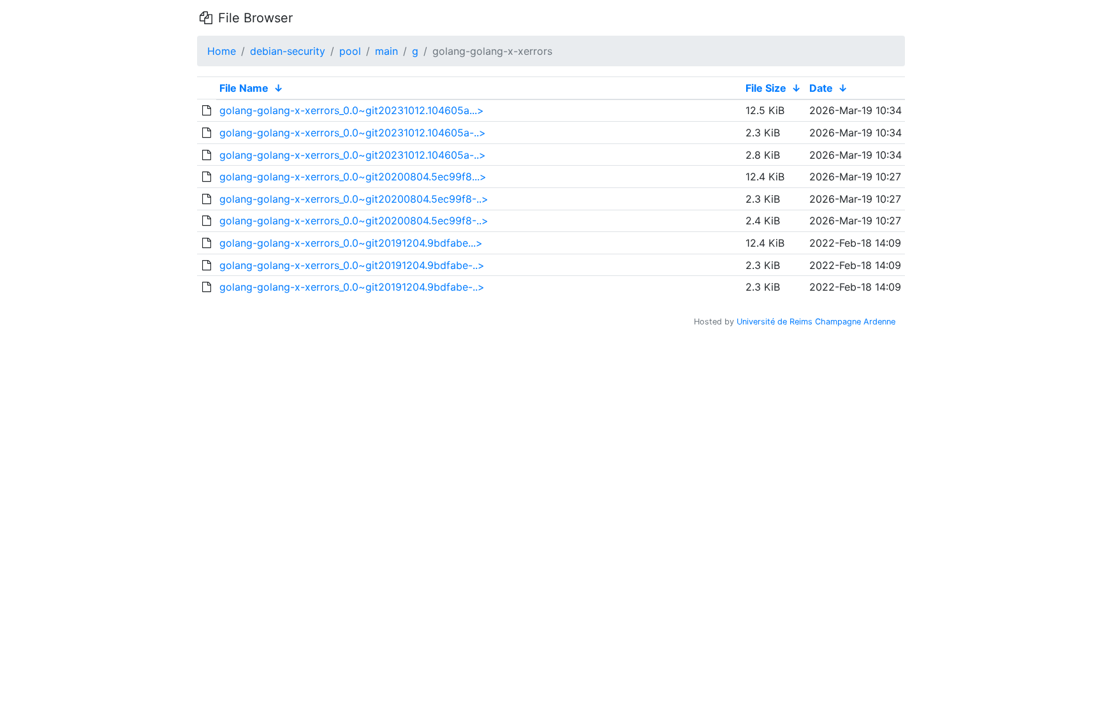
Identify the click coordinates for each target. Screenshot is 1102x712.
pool (350, 51)
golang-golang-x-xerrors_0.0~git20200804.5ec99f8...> (353, 176)
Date (821, 88)
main (386, 51)
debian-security (287, 51)
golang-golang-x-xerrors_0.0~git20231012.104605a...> (351, 110)
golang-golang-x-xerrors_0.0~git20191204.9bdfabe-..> (352, 265)
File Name (243, 88)
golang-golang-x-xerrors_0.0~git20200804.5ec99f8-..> (354, 199)
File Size (766, 88)
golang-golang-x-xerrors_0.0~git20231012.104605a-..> (352, 132)
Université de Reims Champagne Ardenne (816, 321)
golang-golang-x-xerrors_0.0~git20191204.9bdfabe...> (351, 242)
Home (221, 51)
